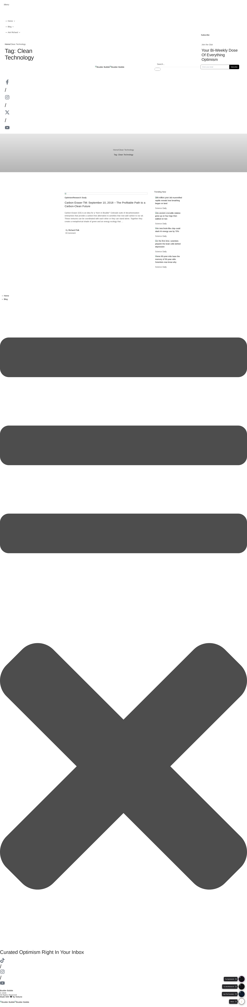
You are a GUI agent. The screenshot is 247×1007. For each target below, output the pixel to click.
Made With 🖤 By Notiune (11, 997)
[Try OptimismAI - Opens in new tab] (242, 978)
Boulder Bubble (6, 990)
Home (7, 44)
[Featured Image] (106, 194)
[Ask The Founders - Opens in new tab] (242, 993)
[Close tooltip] (236, 979)
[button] (49, 4)
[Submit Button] (158, 69)
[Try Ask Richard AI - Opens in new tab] (242, 986)
